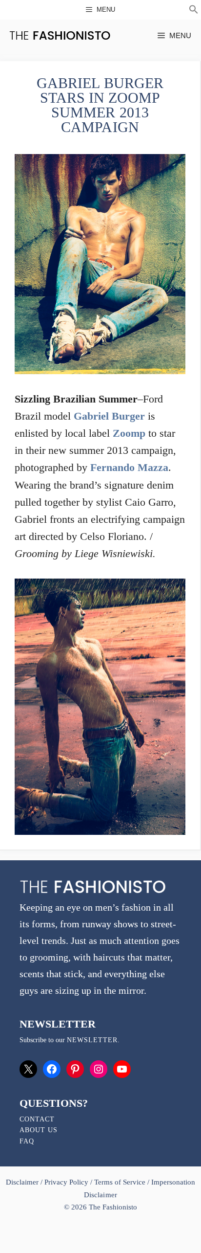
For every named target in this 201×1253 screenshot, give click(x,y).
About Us (39, 1130)
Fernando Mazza (129, 467)
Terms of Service (119, 1182)
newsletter (92, 1040)
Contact (37, 1119)
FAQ (27, 1141)
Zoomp (129, 433)
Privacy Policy (66, 1182)
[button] (194, 10)
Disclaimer (23, 1182)
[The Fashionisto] (60, 35)
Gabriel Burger (109, 416)
